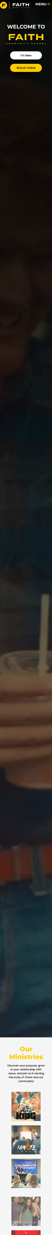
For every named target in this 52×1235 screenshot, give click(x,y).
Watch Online (26, 68)
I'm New (26, 55)
